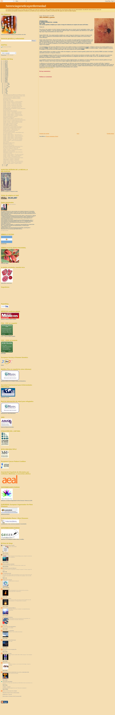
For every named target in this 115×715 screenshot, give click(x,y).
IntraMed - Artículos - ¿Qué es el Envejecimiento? (12, 140)
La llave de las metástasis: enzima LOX (10, 148)
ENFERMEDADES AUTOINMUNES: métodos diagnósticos (14, 108)
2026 (3, 60)
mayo (4, 91)
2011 (3, 79)
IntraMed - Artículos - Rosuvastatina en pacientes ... (13, 111)
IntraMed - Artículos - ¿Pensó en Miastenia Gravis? (13, 121)
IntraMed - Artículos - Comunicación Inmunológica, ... (13, 149)
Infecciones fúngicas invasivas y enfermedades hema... (13, 132)
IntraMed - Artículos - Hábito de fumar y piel (11, 129)
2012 (3, 78)
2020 (3, 68)
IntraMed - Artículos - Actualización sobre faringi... (12, 105)
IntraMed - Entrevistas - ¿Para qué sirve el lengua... (13, 139)
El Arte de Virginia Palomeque (9, 640)
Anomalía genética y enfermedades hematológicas (12, 126)
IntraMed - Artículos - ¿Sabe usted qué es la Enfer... (13, 122)
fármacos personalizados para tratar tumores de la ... (13, 146)
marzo (4, 93)
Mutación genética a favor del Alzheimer (10, 130)
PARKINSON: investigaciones (8, 117)
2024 (3, 63)
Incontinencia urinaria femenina (9, 131)
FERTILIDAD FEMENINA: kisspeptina (10, 125)
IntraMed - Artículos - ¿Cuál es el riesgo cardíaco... (13, 103)
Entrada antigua (110, 133)
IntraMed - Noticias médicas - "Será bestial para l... (12, 134)
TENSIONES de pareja (7, 153)
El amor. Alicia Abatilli (12, 546)
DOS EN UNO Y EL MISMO (8, 627)
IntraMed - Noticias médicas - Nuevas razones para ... (13, 161)
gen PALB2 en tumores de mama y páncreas (11, 147)
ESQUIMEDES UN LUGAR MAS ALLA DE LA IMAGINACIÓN (16, 672)
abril (4, 92)
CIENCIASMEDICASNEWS (8, 564)
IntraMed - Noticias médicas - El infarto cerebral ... (12, 163)
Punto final (5, 650)
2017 (3, 72)
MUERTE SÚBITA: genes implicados (10, 110)
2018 (3, 70)
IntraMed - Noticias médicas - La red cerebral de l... (13, 137)
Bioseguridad (6, 554)
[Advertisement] (51, 122)
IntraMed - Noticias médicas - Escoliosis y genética (13, 115)
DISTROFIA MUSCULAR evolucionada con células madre (14, 95)
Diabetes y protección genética (9, 150)
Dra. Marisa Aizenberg (8, 617)
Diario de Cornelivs (7, 598)
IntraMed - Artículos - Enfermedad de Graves (11, 156)
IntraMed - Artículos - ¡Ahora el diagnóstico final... (12, 113)
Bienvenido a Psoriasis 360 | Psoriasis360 (12, 696)
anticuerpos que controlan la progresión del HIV (12, 127)
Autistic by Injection (7, 653)
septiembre (5, 86)
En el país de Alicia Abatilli (8, 545)
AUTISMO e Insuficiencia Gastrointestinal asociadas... (13, 157)
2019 (3, 69)
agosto (4, 87)
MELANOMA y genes (7, 99)
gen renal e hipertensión (7, 133)
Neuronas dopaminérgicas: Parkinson (10, 116)
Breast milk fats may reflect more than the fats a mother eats (14, 565)
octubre (4, 85)
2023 (3, 64)
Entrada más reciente (44, 133)
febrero (4, 164)
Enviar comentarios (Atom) (52, 136)
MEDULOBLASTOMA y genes (9, 142)
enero (4, 165)
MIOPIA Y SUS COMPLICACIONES (15, 631)
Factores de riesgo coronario (8, 145)
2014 (3, 75)
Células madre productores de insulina (10, 123)
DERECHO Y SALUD (7, 579)
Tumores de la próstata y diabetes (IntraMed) (11, 97)
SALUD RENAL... (6, 141)
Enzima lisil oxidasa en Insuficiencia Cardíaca (11, 98)
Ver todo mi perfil (4, 230)
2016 (3, 73)
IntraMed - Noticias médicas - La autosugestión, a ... (13, 155)
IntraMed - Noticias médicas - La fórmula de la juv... (13, 114)
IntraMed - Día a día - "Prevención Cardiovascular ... (13, 106)
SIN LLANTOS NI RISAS (13, 673)
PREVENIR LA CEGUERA (8, 630)
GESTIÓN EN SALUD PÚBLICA (9, 568)
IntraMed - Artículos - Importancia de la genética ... (12, 102)
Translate (11, 55)
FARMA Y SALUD (6, 686)
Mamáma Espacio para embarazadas (11, 692)
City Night (10, 641)
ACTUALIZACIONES (7, 109)
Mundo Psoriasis (6, 662)
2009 (3, 82)
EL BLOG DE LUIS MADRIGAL (9, 626)
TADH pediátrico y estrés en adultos (10, 124)
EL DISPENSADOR (7, 573)
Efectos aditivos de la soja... (8, 100)
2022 (3, 65)
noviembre (5, 84)
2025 (3, 62)
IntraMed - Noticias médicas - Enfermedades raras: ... (13, 118)
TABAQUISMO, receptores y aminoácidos (11, 159)
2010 (3, 80)
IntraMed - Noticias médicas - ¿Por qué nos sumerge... (13, 154)
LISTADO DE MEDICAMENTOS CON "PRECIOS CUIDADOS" (15, 688)
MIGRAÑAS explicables (7, 143)
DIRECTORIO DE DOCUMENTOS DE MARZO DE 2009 (14, 94)
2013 (3, 77)
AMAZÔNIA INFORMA (7, 681)
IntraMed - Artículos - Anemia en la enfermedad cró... (13, 162)
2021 (3, 67)
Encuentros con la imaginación (9, 649)
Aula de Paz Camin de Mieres (9, 607)
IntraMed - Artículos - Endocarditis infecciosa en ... (12, 107)
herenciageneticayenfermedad (26, 6)
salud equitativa (12, 204)
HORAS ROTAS (6, 589)
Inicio (78, 133)
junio (4, 90)
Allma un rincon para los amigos (10, 690)
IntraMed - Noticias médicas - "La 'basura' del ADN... (13, 101)
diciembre (5, 83)
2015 (3, 74)
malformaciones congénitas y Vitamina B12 (11, 158)
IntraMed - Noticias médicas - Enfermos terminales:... (13, 138)
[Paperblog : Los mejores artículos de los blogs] (5, 307)
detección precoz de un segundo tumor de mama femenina (14, 119)
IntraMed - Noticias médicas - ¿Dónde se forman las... (13, 135)
